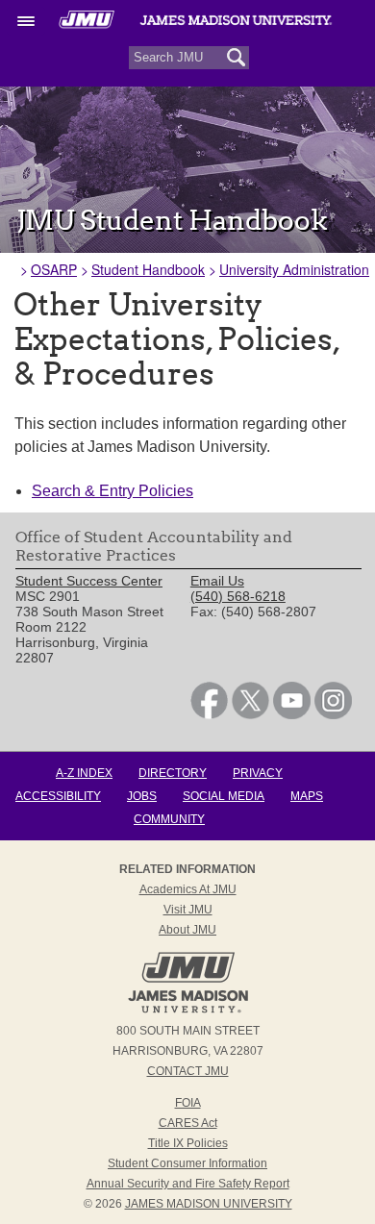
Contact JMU (188, 1071)
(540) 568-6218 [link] (238, 596)
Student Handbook (148, 269)
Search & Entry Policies (112, 491)
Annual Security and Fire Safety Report (188, 1183)
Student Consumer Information (187, 1163)
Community (169, 819)
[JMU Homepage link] (188, 1010)
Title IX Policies (188, 1143)
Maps (306, 796)
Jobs (142, 796)
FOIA (188, 1103)
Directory (172, 773)
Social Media (223, 796)
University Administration (294, 269)
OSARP (54, 269)
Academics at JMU (188, 889)
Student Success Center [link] (88, 580)
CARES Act (188, 1123)
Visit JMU (187, 909)
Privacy (258, 773)
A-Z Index (84, 773)
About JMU (187, 930)
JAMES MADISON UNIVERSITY (208, 1204)
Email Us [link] (217, 580)
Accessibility (58, 796)
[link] (209, 714)
